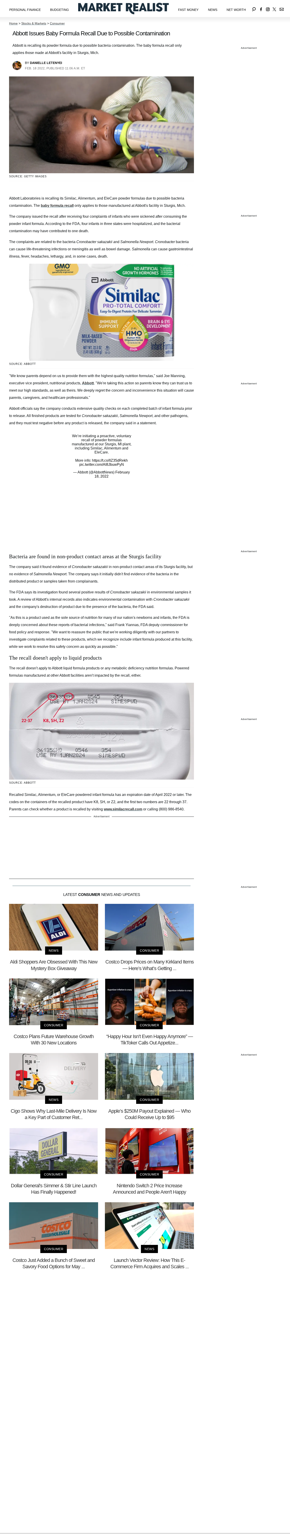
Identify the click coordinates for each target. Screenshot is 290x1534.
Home (13, 23)
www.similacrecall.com (123, 809)
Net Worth (236, 10)
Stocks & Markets (33, 23)
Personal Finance (25, 10)
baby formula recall (57, 205)
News (212, 10)
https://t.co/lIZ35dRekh (110, 460)
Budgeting (59, 10)
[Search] (254, 8)
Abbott (88, 383)
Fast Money (188, 10)
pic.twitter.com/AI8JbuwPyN (101, 464)
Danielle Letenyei (46, 63)
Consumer (57, 23)
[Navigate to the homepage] (123, 8)
